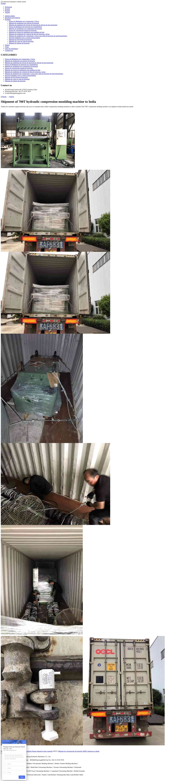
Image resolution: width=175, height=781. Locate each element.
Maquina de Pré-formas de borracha (20, 39)
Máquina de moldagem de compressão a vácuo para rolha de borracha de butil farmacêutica (38, 36)
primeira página (10, 16)
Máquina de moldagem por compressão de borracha (25, 28)
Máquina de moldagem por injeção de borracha (24, 23)
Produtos (8, 19)
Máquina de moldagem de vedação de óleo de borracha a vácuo (29, 34)
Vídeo (7, 47)
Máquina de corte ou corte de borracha (21, 41)
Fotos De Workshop (11, 49)
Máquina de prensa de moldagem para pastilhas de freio (26, 32)
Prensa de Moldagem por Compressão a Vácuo (24, 21)
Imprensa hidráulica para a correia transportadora (24, 38)
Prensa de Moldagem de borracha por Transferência (25, 27)
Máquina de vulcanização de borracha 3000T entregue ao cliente (78, 751)
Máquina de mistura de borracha (19, 43)
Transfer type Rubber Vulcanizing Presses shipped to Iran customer (31, 751)
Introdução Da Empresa (12, 18)
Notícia (7, 45)
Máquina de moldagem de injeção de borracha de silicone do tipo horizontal (33, 25)
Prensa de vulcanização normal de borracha (23, 30)
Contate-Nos (9, 50)
